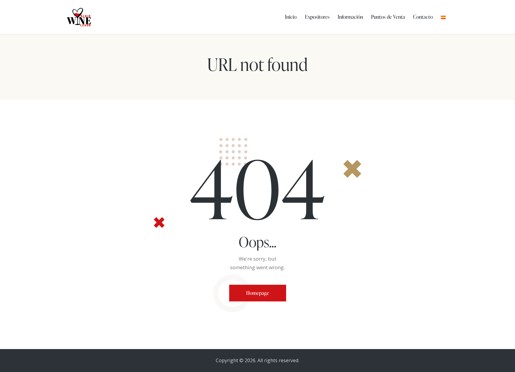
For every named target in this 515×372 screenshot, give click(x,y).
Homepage (257, 292)
